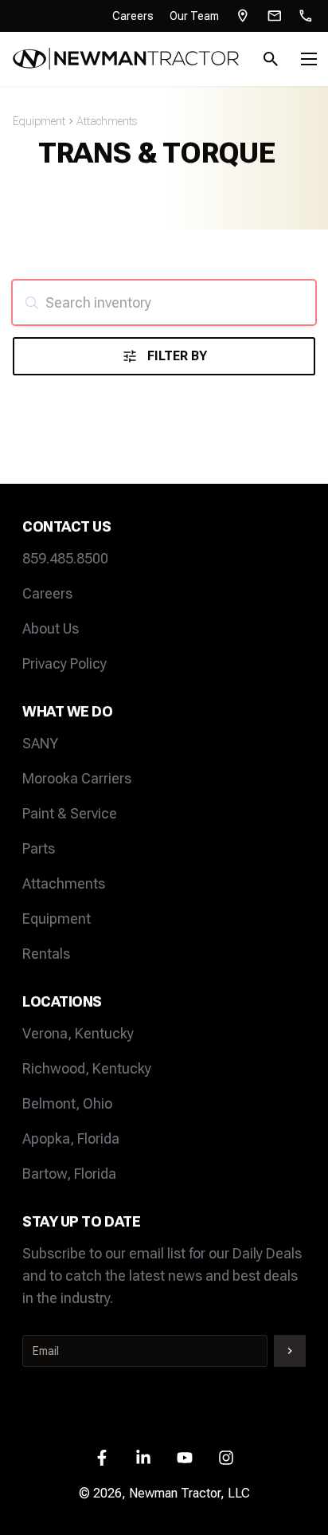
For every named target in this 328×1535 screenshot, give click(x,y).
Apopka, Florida (70, 1138)
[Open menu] (309, 59)
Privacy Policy (64, 663)
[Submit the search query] (31, 302)
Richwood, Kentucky (86, 1068)
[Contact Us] (275, 16)
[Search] (271, 59)
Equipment (39, 121)
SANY (40, 743)
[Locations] (243, 16)
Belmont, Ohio (67, 1103)
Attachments (106, 121)
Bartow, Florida (69, 1173)
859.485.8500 (65, 558)
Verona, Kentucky (78, 1033)
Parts (38, 848)
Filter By (177, 355)
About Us (50, 628)
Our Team (194, 16)
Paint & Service (69, 813)
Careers (133, 16)
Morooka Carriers (76, 778)
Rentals (46, 953)
